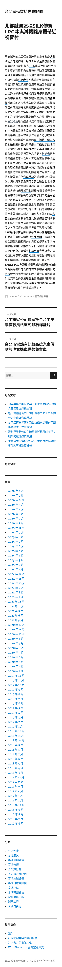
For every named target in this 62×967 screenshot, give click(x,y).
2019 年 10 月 (16, 685)
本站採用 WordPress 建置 (42, 960)
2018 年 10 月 (16, 740)
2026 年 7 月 (16, 495)
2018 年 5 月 (15, 763)
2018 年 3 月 (15, 772)
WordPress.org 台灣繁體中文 (26, 947)
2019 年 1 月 (15, 726)
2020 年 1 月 (15, 671)
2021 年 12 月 (16, 601)
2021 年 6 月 (15, 615)
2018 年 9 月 (15, 745)
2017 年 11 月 (16, 782)
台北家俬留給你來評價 (24, 11)
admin (13, 296)
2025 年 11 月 (16, 527)
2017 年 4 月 (15, 791)
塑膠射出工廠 (16, 897)
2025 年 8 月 (16, 537)
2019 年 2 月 (15, 722)
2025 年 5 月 (16, 551)
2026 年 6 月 (16, 500)
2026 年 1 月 (15, 523)
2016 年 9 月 (15, 809)
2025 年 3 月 (15, 560)
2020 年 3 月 (15, 661)
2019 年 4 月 (15, 712)
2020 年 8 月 (16, 638)
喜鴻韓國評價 (16, 892)
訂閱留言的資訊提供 (20, 942)
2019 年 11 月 (16, 680)
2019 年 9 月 (15, 689)
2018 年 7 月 (15, 754)
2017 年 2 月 (15, 800)
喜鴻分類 (13, 864)
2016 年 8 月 (15, 814)
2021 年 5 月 (15, 620)
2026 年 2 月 (16, 518)
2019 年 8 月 (15, 694)
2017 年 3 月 (15, 795)
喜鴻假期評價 (16, 860)
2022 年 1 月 (15, 597)
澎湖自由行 (14, 906)
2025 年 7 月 (15, 541)
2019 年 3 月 (15, 717)
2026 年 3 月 (16, 514)
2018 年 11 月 (16, 735)
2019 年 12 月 (16, 675)
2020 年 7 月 (15, 643)
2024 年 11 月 (16, 578)
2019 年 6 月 (15, 703)
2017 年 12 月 (16, 777)
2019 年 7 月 (15, 698)
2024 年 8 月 (16, 592)
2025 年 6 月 (16, 546)
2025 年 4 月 (16, 555)
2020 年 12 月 (16, 624)
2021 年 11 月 (16, 606)
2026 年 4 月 (16, 509)
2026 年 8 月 (16, 490)
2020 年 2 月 (16, 666)
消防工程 (13, 901)
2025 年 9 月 (16, 532)
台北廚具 (13, 855)
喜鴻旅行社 (14, 869)
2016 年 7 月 (15, 819)
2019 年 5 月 (15, 708)
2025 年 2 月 (16, 564)
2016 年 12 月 (16, 805)
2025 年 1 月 (15, 569)
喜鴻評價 (13, 887)
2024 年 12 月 (16, 574)
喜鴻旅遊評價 (41, 296)
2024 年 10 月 (16, 583)
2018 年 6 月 (15, 758)
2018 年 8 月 (15, 749)
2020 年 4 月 (16, 657)
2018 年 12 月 (16, 731)
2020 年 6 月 (16, 648)
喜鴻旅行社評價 (17, 874)
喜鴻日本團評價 (17, 883)
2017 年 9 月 (15, 786)
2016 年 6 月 (15, 823)
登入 (10, 933)
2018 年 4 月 (15, 768)
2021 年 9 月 (15, 611)
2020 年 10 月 (16, 634)
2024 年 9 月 (16, 587)
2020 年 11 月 (16, 629)
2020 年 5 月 (16, 652)
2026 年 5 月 (16, 504)
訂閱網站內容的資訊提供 (22, 938)
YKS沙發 (13, 850)
